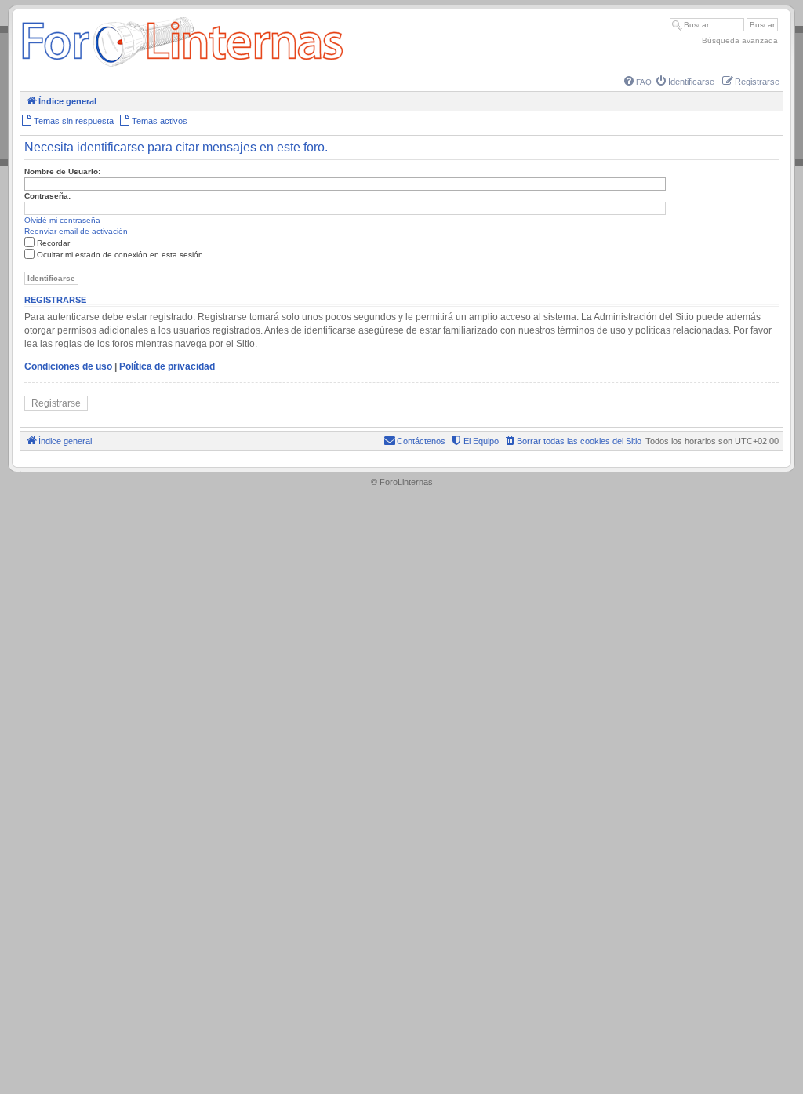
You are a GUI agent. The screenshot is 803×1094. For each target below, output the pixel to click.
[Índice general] (182, 66)
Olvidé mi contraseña (62, 220)
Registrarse (56, 403)
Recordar (53, 243)
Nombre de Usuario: (62, 171)
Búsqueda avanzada (740, 40)
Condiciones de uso (68, 366)
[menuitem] (638, 82)
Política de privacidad (167, 366)
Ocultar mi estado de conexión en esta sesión (120, 254)
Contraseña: (47, 195)
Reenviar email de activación (76, 231)
